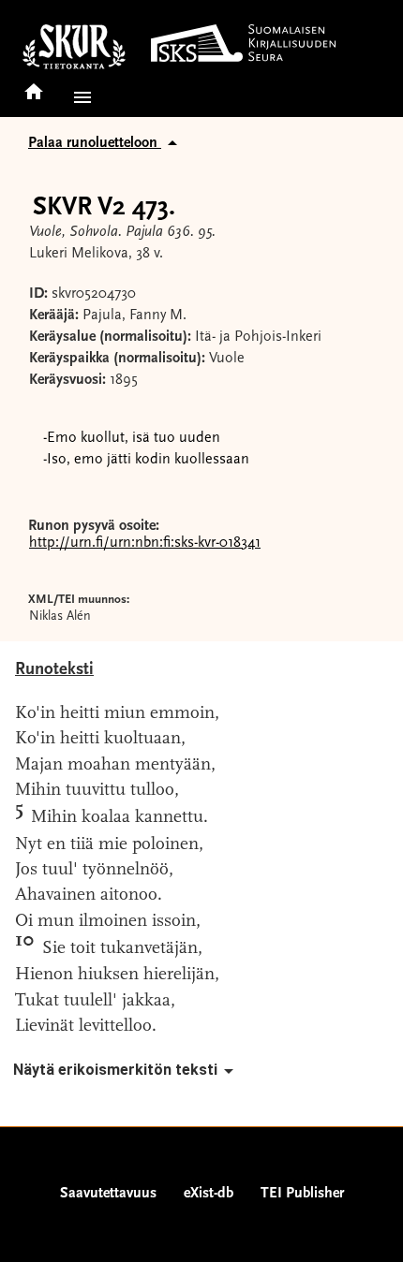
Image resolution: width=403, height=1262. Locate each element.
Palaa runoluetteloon (94, 143)
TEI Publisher (302, 1193)
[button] (78, 97)
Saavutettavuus (108, 1193)
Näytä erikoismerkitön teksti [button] (115, 1070)
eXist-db (208, 1193)
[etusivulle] (33, 85)
